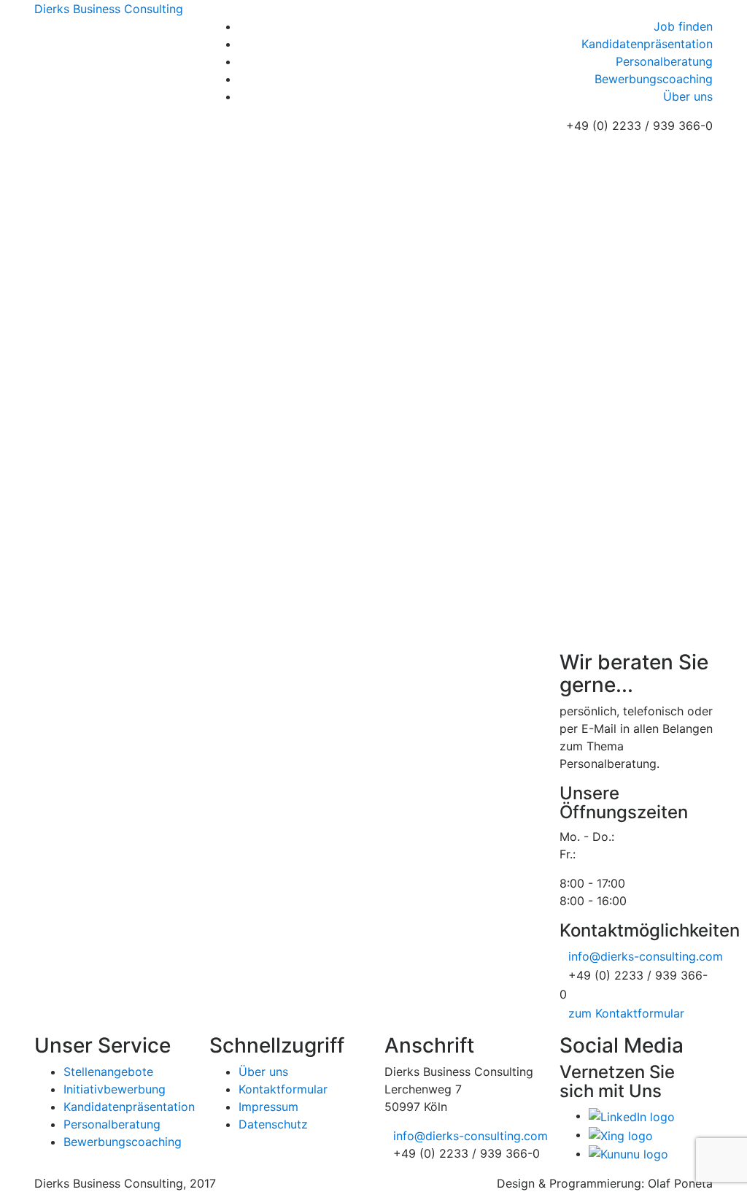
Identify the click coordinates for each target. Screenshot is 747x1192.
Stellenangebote (108, 1071)
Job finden (683, 26)
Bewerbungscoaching (654, 79)
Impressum (268, 1106)
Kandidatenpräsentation (647, 43)
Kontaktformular (283, 1089)
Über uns (688, 96)
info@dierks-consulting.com (645, 956)
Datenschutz (273, 1124)
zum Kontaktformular (626, 1013)
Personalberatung (664, 61)
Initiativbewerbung (114, 1089)
